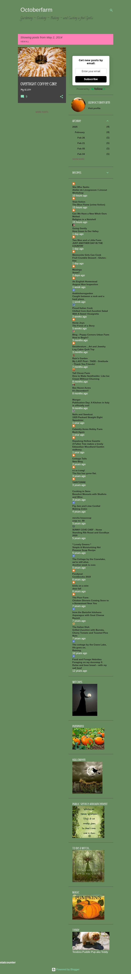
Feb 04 (81, 154)
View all (24, 42)
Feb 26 (81, 137)
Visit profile (94, 108)
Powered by (83, 89)
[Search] (111, 10)
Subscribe (91, 79)
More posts (42, 112)
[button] (61, 97)
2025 (74, 127)
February (80, 132)
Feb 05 (81, 148)
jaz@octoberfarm (99, 102)
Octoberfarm (36, 9)
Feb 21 (81, 143)
